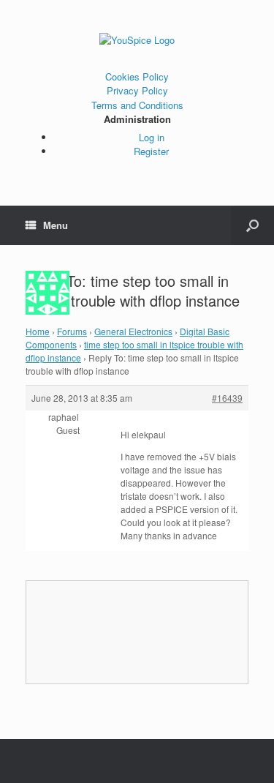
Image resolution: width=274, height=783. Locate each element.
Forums (72, 331)
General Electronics (133, 331)
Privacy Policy (137, 90)
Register (151, 151)
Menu (55, 225)
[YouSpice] (137, 40)
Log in (151, 137)
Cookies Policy (137, 76)
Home (38, 331)
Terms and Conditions (137, 105)
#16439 (227, 398)
